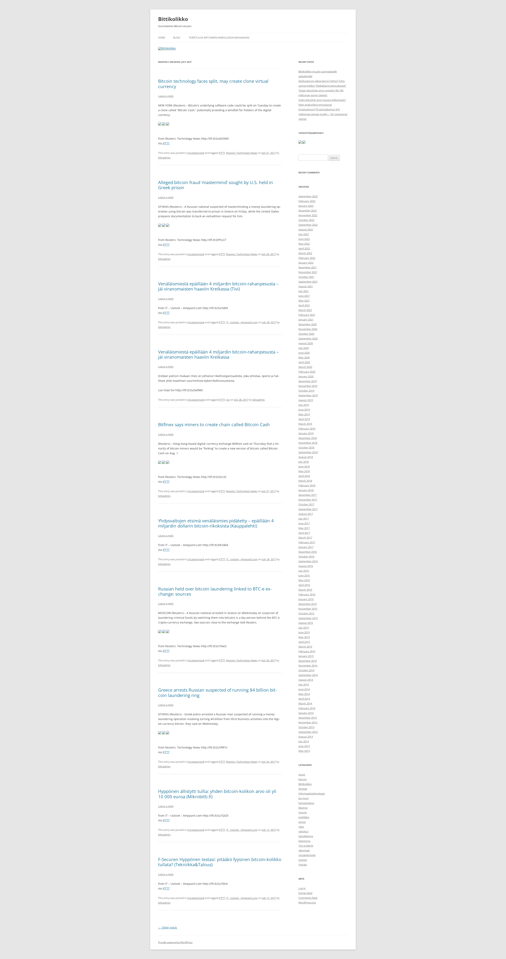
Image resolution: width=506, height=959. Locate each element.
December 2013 (307, 717)
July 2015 (303, 627)
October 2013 (306, 727)
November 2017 (307, 499)
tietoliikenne (305, 836)
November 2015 (307, 608)
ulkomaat (304, 850)
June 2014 (304, 689)
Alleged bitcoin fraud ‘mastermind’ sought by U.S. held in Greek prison (215, 184)
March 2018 (305, 480)
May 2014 (304, 694)
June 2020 (304, 352)
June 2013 (304, 746)
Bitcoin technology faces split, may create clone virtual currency (213, 83)
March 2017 (305, 537)
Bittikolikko (173, 19)
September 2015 (308, 618)
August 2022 (305, 229)
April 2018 (304, 476)
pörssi (302, 822)
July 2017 (303, 518)
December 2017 (307, 495)
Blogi (176, 37)
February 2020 (306, 371)
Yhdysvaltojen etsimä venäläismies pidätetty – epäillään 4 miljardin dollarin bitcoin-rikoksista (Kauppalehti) (216, 523)
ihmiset (302, 789)
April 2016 (304, 585)
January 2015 (305, 656)
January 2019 (305, 433)
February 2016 (306, 594)
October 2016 (306, 556)
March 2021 (305, 310)
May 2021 (304, 300)
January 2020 (305, 376)
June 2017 (304, 523)
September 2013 (308, 732)
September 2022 (308, 225)
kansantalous (306, 803)
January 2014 (305, 713)
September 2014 (308, 675)
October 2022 (306, 220)
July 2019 (303, 405)
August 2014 (305, 680)
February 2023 (306, 201)
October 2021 (306, 277)
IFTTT (166, 143)
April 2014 (304, 698)
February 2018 (306, 485)
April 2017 (304, 533)
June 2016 (304, 575)
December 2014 (307, 661)
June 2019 (304, 409)
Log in (302, 888)
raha (301, 826)
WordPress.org (307, 902)
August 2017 (305, 514)
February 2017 (306, 542)
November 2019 (307, 386)
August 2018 (305, 457)
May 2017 (304, 528)
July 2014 (303, 684)
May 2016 (304, 580)
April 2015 (304, 642)
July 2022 (303, 234)
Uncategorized (195, 153)
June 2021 (304, 296)
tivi (228, 399)
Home (161, 37)
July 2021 (303, 291)
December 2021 (307, 267)
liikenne (303, 808)
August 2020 (305, 343)
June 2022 (304, 239)
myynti (302, 812)
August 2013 (305, 736)
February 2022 (306, 258)
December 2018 (307, 438)
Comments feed (307, 898)
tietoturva (304, 841)
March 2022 (305, 253)
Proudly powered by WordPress (175, 942)
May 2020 (304, 357)
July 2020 (303, 348)
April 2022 (304, 248)
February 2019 (306, 428)
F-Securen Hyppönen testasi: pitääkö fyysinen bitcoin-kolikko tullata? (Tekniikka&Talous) (219, 861)
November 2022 (307, 215)
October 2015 (306, 613)
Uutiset (302, 860)
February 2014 (306, 708)
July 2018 (303, 462)
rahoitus (303, 831)
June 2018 (304, 466)
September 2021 (308, 281)
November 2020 (307, 329)
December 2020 (307, 324)
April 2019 (304, 419)
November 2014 (307, 665)
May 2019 (304, 414)
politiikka (303, 817)
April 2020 (304, 362)
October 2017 (306, 504)
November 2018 (307, 443)
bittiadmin (164, 157)
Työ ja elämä (305, 845)
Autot (301, 774)
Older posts (167, 927)
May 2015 (304, 637)
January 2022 (305, 262)
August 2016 (305, 566)
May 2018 (304, 471)
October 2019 (306, 390)
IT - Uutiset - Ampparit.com (242, 322)
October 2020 (306, 334)
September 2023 (308, 196)
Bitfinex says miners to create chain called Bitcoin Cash (214, 424)
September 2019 (308, 395)
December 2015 (307, 604)
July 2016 (303, 571)
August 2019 (305, 400)
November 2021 (307, 272)
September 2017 (308, 509)
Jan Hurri (303, 798)
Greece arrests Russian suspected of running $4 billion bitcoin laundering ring (217, 692)
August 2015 (305, 623)
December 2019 (307, 381)
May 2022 (304, 243)
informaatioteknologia (311, 793)
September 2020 (308, 338)
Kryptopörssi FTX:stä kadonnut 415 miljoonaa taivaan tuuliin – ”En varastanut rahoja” (322, 114)
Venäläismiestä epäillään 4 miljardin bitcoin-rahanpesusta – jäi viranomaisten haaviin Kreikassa (218, 354)
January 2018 (305, 490)
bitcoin (302, 779)
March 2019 (305, 424)
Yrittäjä (302, 864)
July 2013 (303, 741)
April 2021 (304, 305)
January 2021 (305, 319)
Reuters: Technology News (241, 153)
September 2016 (308, 561)
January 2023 (305, 206)
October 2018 (306, 447)
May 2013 (304, 751)
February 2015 (306, 651)
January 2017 (305, 547)
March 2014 (305, 703)
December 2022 (307, 210)
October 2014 (306, 670)
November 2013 (307, 722)
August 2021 (305, 286)
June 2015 (304, 632)
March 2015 (305, 646)
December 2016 (307, 552)
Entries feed (305, 893)
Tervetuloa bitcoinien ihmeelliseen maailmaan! (219, 37)
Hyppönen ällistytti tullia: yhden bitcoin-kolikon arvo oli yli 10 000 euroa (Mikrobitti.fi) (217, 793)
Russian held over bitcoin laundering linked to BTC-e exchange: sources (215, 591)
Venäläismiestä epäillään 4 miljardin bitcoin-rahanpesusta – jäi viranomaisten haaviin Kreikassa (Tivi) (218, 286)
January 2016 (305, 599)
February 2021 (306, 315)
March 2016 (305, 589)
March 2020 (305, 367)
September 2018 (308, 452)
